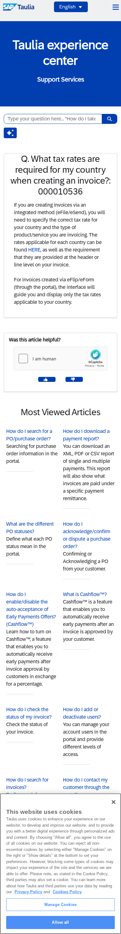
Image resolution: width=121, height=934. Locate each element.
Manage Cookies (60, 904)
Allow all (60, 922)
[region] (60, 863)
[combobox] (50, 119)
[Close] (113, 802)
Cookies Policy (67, 891)
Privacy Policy (28, 891)
